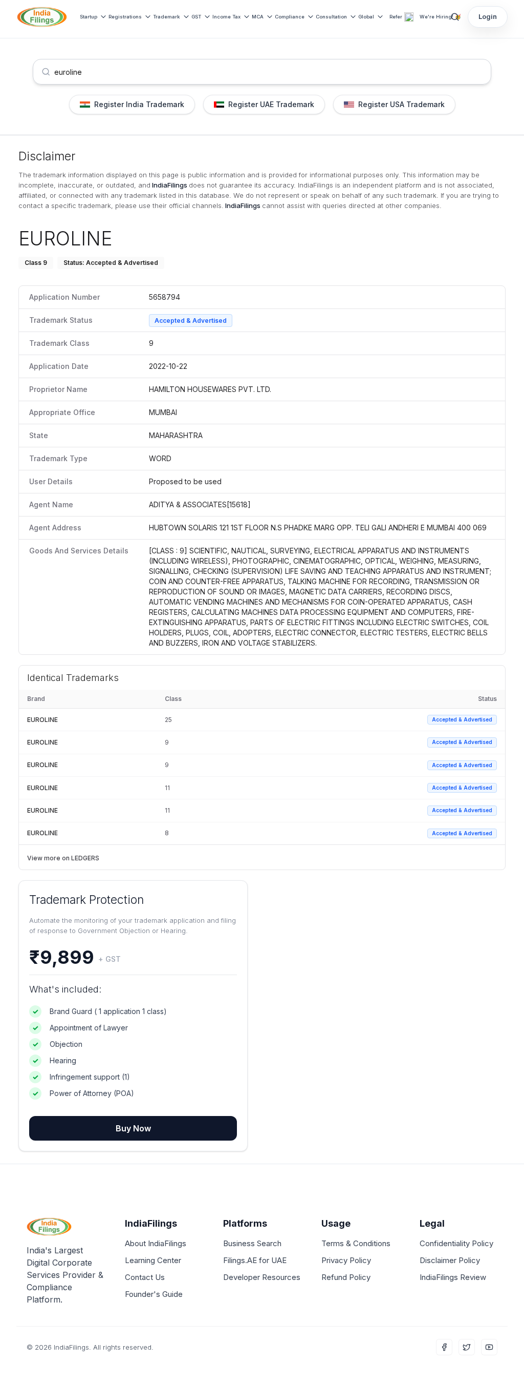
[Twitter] (466, 1347)
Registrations (125, 16)
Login (487, 16)
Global (366, 16)
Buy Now (133, 1128)
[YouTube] (489, 1347)
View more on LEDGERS (63, 858)
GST (196, 16)
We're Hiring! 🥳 (440, 16)
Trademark (166, 16)
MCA (258, 16)
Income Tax (226, 16)
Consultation (331, 16)
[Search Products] (455, 17)
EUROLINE (42, 720)
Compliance (289, 16)
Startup (88, 16)
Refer (395, 16)
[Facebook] (444, 1347)
